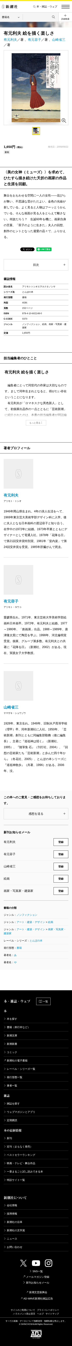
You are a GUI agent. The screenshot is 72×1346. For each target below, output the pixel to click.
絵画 (50, 922)
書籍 (19, 947)
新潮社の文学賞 (16, 1230)
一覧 (45, 1001)
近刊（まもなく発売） (20, 1146)
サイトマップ (52, 1313)
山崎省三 (58, 40)
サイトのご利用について (23, 1310)
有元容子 (34, 40)
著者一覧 (12, 1085)
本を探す (12, 1018)
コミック (12, 1052)
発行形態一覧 (14, 1077)
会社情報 (12, 1205)
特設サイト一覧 (16, 1179)
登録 (61, 841)
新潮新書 (12, 1043)
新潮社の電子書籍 (17, 1060)
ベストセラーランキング (21, 1154)
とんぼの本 (36, 940)
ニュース (12, 1238)
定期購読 (12, 1120)
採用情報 (12, 1213)
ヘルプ (40, 1313)
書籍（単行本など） (18, 1027)
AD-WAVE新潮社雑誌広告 (38, 1298)
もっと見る (34, 423)
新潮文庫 (12, 1035)
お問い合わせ (14, 1247)
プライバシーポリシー (48, 1310)
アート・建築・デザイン (31, 922)
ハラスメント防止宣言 (24, 1313)
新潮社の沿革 (14, 1222)
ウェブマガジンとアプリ (21, 1111)
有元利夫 (10, 40)
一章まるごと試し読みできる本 (25, 1171)
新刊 (9, 1138)
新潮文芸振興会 (38, 1292)
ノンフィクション (27, 914)
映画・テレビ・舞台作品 (21, 1163)
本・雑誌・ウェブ (47, 6)
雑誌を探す (13, 1103)
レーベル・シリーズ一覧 (21, 1068)
